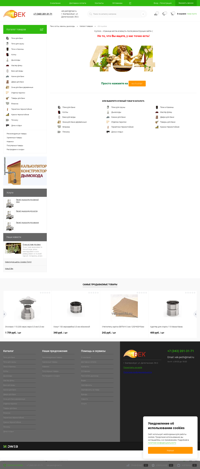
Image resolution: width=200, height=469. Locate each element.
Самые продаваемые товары (100, 284)
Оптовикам (117, 3)
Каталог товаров (16, 29)
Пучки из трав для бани (32, 244)
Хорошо (170, 450)
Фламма (66, 127)
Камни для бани (118, 117)
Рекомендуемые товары (17, 134)
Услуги (10, 192)
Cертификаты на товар (90, 390)
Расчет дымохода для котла (26, 211)
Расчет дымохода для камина (27, 223)
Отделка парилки (118, 122)
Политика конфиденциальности (137, 372)
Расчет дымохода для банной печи (27, 201)
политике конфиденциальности (162, 443)
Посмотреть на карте (132, 367)
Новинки (10, 142)
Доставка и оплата (77, 3)
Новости (84, 399)
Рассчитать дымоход (89, 376)
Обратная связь (15, 465)
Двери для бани (167, 117)
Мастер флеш (166, 112)
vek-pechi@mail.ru (184, 357)
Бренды (84, 394)
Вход (156, 3)
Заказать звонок (186, 3)
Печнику (66, 132)
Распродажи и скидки (15, 149)
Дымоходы (116, 112)
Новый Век (9, 269)
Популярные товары (15, 145)
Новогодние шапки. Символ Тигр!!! (18, 262)
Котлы (65, 112)
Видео (83, 380)
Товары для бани (167, 122)
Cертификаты (86, 385)
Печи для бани (68, 107)
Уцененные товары (14, 138)
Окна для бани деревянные (74, 122)
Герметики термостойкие (122, 127)
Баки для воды (69, 117)
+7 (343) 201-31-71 (42, 14)
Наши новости (14, 237)
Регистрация (166, 3)
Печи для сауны (118, 107)
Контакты (99, 3)
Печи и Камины (167, 107)
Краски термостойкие (169, 127)
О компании (55, 3)
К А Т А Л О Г (137, 84)
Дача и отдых (117, 132)
